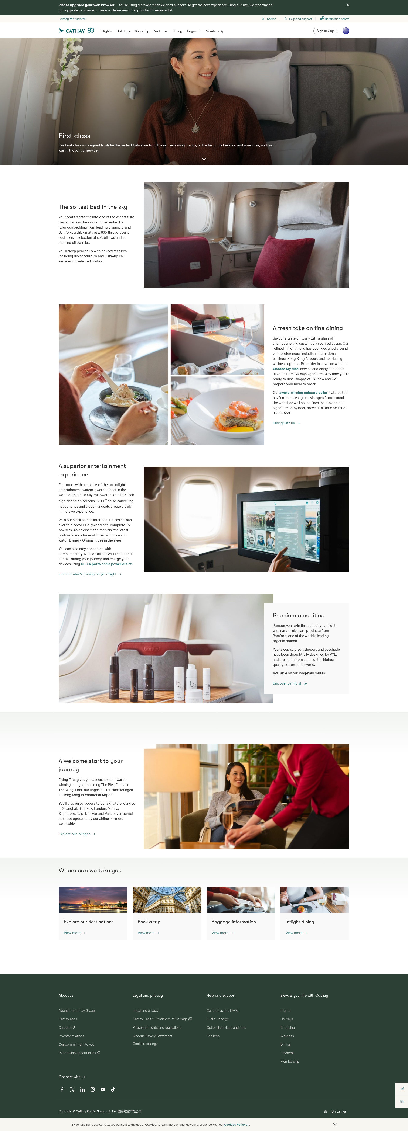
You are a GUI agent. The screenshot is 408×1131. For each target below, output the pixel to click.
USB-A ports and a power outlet (106, 564)
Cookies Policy (235, 1124)
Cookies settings (145, 1044)
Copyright (65, 1111)
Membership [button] (215, 31)
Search (271, 19)
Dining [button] (177, 31)
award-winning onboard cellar (303, 392)
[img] (347, 4)
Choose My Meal (286, 368)
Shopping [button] (142, 31)
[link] (161, 374)
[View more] (204, 159)
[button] (74, 932)
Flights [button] (106, 31)
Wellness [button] (160, 31)
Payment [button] (194, 31)
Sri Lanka (339, 1111)
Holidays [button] (123, 31)
